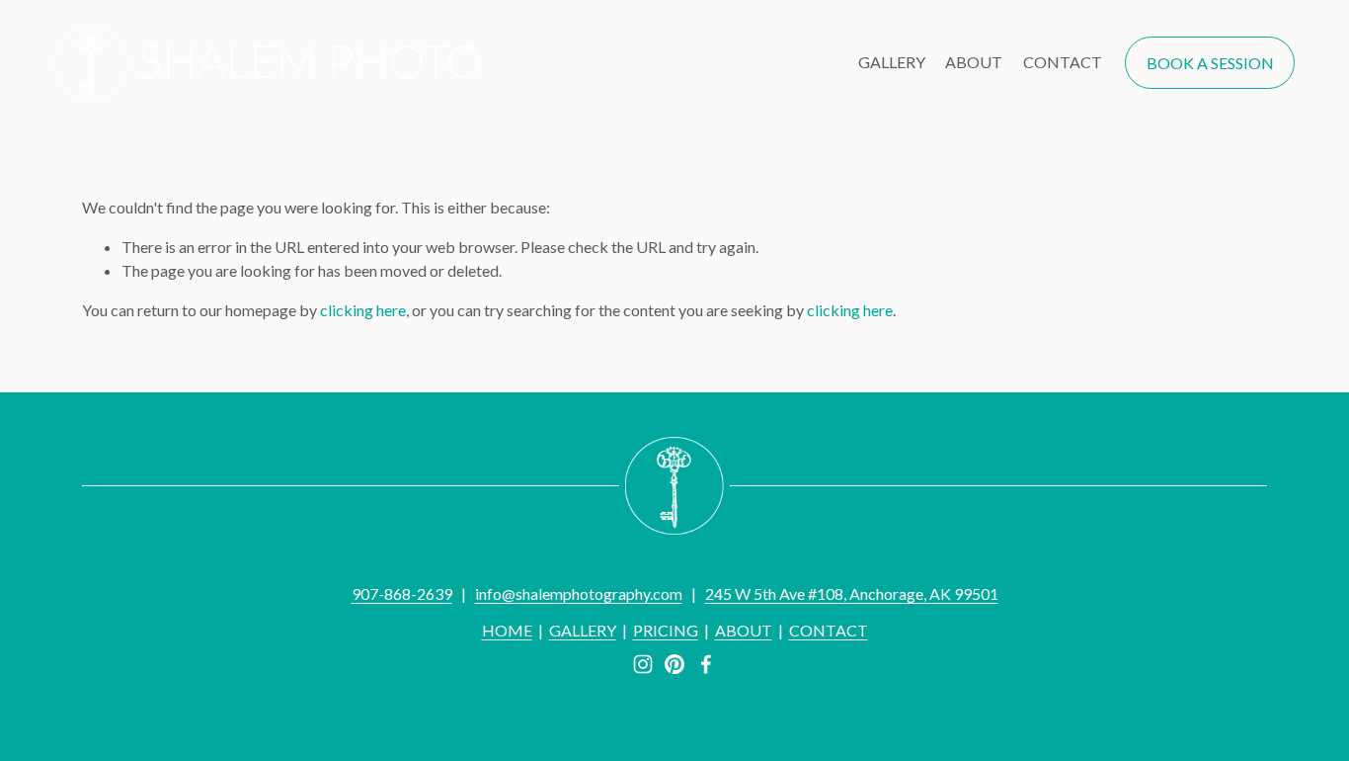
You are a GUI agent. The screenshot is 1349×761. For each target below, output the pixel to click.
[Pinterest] (674, 664)
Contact (1062, 61)
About (973, 61)
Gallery (891, 61)
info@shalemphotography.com (578, 593)
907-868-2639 (402, 593)
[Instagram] (643, 664)
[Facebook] (706, 664)
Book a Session (1210, 62)
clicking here (363, 309)
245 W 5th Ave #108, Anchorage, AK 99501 (851, 593)
